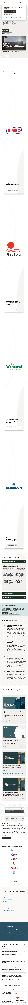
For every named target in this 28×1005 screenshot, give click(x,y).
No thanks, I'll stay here (8, 14)
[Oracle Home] (5, 2)
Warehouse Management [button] (8, 597)
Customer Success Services (8, 910)
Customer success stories (7, 917)
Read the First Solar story (12, 309)
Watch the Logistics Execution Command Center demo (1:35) (14, 720)
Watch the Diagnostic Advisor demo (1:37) (12, 746)
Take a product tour (15, 932)
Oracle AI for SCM (5, 916)
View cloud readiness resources (9, 897)
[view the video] (14, 43)
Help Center (4, 901)
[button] (2, 2)
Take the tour (4, 613)
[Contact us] (25, 2)
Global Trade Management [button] (8, 593)
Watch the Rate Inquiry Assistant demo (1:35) (13, 773)
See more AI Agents (6, 692)
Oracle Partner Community (8, 908)
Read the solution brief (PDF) (14, 613)
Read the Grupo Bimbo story (12, 190)
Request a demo (5, 30)
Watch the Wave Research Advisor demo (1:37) (13, 798)
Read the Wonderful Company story (13, 427)
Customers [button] (4, 62)
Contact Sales (15, 936)
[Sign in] (23, 2)
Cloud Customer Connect (7, 907)
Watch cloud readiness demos (8, 899)
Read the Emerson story (12, 545)
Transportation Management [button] (9, 561)
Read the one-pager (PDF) (6, 33)
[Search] (18, 2)
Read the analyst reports (6, 838)
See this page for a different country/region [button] (12, 17)
